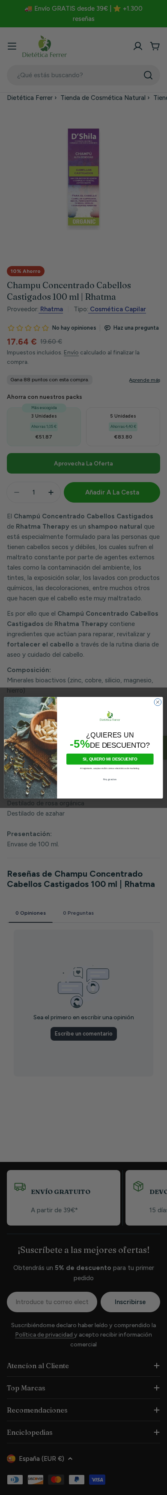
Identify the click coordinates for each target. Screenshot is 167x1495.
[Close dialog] (157, 701)
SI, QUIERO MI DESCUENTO (110, 759)
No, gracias (109, 779)
